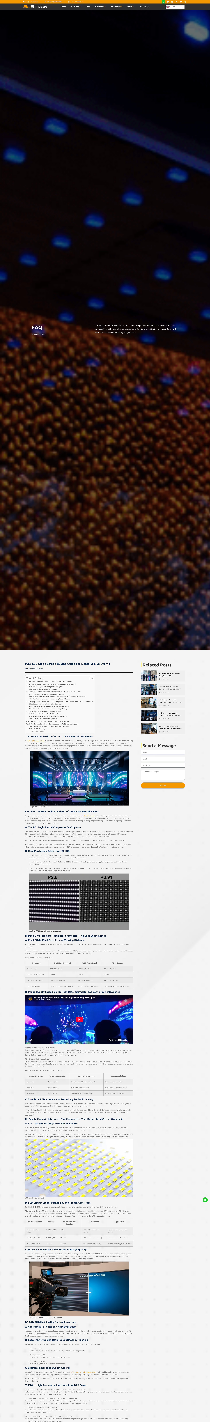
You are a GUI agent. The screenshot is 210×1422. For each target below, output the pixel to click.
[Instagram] (185, 1)
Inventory (99, 6)
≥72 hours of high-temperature (83, 1372)
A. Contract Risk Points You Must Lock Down (46, 714)
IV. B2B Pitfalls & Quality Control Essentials (44, 711)
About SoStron (39, 731)
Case (88, 6)
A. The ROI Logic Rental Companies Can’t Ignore (47, 687)
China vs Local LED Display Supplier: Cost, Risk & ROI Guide (170, 688)
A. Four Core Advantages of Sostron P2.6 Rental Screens (50, 726)
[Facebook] (168, 1)
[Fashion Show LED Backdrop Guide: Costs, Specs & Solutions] (149, 715)
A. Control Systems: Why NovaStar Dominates (46, 704)
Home (63, 6)
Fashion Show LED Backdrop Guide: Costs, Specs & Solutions (170, 714)
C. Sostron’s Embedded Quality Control (44, 718)
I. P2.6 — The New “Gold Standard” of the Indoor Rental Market (52, 684)
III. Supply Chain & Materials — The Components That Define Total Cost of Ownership (60, 702)
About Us (115, 6)
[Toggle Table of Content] (90, 678)
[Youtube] (176, 1)
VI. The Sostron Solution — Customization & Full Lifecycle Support (53, 724)
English (172, 7)
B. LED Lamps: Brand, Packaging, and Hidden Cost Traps (50, 706)
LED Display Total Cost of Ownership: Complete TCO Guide (170, 701)
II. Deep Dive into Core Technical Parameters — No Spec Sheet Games (54, 692)
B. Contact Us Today (38, 729)
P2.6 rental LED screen (36, 741)
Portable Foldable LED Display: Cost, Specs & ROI (169, 674)
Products (74, 6)
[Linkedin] (172, 1)
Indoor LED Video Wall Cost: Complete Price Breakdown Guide (170, 727)
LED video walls (88, 816)
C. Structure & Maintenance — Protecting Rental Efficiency (50, 699)
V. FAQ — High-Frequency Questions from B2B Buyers (48, 721)
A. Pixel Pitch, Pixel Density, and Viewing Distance (48, 694)
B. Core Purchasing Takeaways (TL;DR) (44, 689)
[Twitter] (181, 1)
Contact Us (144, 6)
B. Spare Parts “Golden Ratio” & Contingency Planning (49, 716)
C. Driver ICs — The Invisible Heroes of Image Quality (49, 709)
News (129, 6)
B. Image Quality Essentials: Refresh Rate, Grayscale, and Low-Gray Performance (58, 696)
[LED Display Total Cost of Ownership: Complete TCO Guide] (149, 702)
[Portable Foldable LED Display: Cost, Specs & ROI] (149, 675)
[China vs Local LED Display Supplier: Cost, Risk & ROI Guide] (149, 689)
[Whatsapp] (163, 1)
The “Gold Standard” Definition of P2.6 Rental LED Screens (50, 682)
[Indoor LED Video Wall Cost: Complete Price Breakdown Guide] (149, 728)
